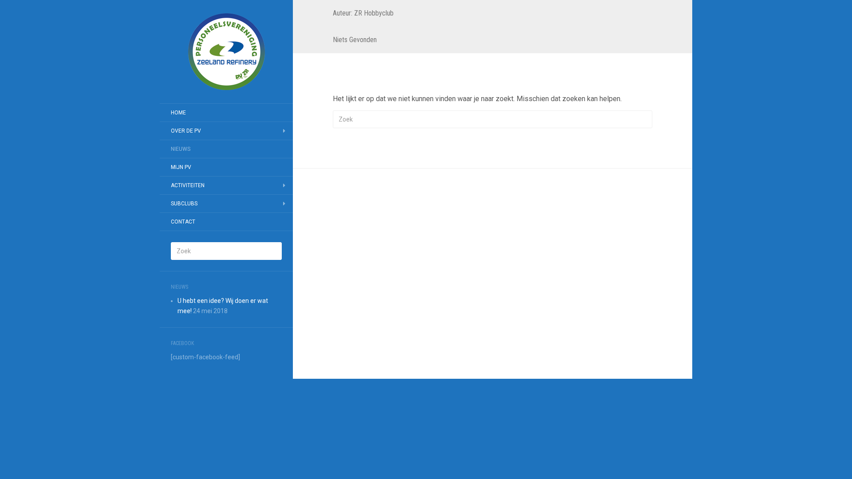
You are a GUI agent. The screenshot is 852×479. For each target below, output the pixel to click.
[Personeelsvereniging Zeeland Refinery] (226, 51)
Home (178, 113)
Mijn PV (181, 167)
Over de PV (186, 131)
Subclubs (184, 203)
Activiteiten (188, 185)
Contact (183, 222)
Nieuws (180, 149)
